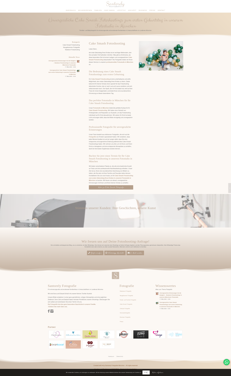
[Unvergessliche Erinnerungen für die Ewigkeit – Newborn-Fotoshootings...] (229, 188)
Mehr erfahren (157, 372)
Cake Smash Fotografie (126, 304)
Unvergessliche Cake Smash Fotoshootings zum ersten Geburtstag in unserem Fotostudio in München (62, 72)
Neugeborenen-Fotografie (71, 47)
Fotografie (127, 286)
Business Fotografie (125, 317)
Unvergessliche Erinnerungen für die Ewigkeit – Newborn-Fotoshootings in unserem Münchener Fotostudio (62, 63)
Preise (121, 321)
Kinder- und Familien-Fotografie (128, 300)
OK (146, 372)
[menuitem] (71, 10)
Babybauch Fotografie (125, 291)
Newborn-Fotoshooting (72, 50)
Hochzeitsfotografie (125, 313)
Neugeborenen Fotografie (126, 295)
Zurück (143, 56)
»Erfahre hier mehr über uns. (57, 307)
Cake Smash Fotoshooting (71, 45)
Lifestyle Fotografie (125, 308)
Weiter (179, 56)
